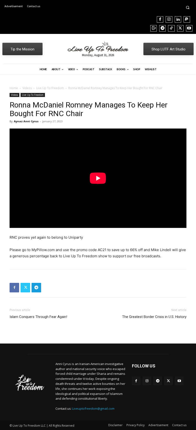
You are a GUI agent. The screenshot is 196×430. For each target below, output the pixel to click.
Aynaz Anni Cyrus (26, 121)
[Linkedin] (178, 19)
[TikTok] (171, 28)
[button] (188, 7)
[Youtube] (189, 28)
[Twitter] (180, 28)
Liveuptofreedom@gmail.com (93, 408)
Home (14, 88)
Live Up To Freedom (50, 88)
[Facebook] (160, 19)
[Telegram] (162, 28)
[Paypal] (187, 19)
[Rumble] (153, 28)
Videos (27, 88)
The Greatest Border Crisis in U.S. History (154, 317)
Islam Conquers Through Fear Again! (38, 317)
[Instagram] (169, 19)
